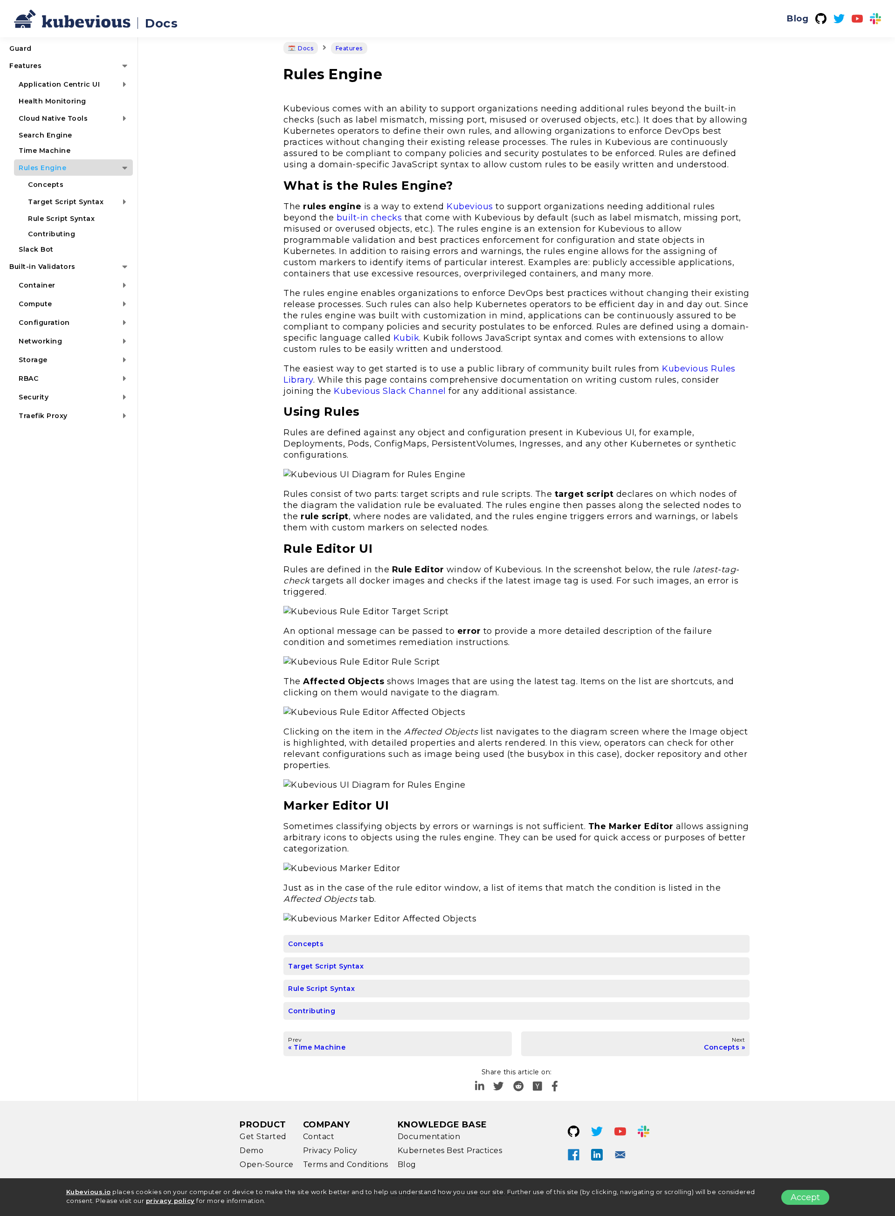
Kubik (406, 338)
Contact (319, 1136)
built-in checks (369, 218)
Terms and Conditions (345, 1164)
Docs (161, 23)
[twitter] (839, 18)
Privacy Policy (330, 1150)
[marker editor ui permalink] (278, 805)
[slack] (875, 18)
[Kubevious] (72, 18)
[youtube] (857, 18)
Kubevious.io (88, 1191)
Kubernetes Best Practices (450, 1150)
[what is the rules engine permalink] (278, 185)
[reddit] (518, 1086)
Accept (805, 1197)
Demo (251, 1150)
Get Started (263, 1136)
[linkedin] (479, 1086)
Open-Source (267, 1164)
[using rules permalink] (278, 411)
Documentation (429, 1136)
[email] (620, 1154)
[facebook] (554, 1086)
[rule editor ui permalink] (278, 548)
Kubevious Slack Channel (390, 391)
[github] (820, 18)
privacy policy (170, 1200)
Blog (797, 19)
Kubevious (470, 206)
